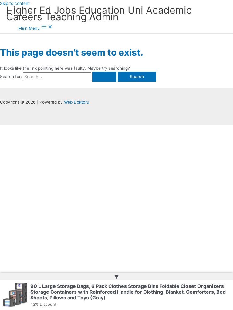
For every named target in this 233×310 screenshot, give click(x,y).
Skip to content (15, 3)
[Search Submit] (104, 77)
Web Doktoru (76, 102)
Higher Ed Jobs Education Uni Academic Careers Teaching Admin (99, 13)
